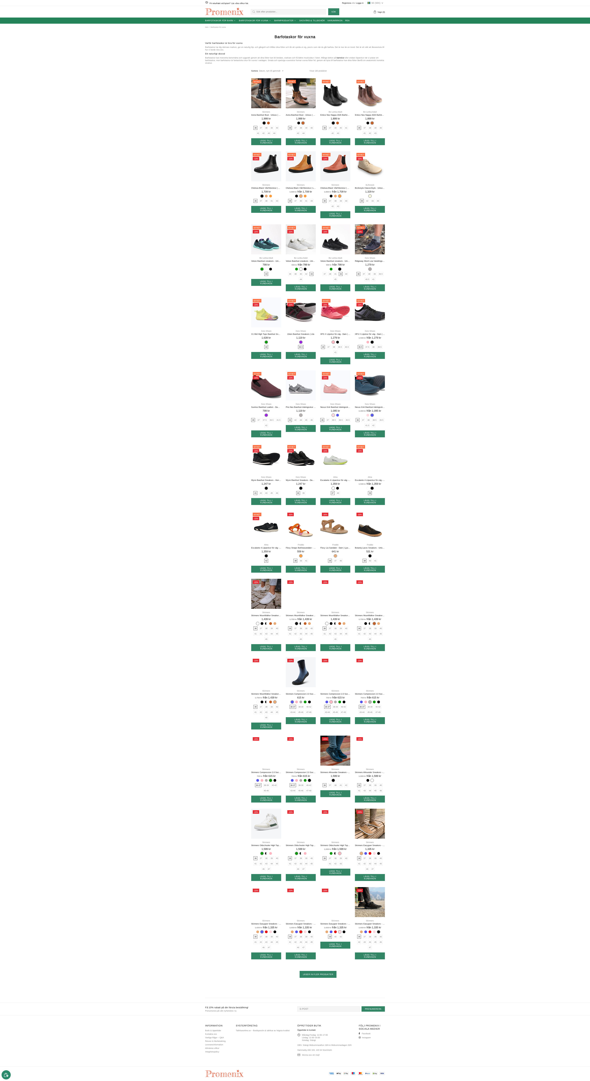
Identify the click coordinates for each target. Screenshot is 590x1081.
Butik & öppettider (213, 1030)
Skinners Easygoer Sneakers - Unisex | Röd (301, 924)
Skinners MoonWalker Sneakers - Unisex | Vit (266, 615)
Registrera (346, 3)
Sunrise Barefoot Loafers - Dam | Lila (266, 407)
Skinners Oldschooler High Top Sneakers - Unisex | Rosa (335, 845)
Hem (206, 27)
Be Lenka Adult (335, 112)
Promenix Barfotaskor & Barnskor (224, 12)
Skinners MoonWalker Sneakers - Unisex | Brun (370, 615)
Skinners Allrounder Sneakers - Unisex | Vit (370, 772)
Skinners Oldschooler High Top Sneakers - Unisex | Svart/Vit (301, 845)
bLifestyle (370, 185)
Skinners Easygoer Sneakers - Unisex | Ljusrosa (335, 924)
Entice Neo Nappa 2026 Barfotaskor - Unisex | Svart (335, 115)
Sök (333, 12)
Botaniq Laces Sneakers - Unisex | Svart (370, 548)
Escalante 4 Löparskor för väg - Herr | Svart (266, 548)
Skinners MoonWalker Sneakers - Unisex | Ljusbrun (266, 694)
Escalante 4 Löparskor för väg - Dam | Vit (335, 480)
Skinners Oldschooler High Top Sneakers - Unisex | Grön (266, 845)
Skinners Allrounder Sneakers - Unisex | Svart (335, 772)
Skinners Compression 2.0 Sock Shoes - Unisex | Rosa (335, 694)
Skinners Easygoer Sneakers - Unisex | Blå (266, 924)
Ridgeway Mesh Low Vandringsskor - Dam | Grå (370, 261)
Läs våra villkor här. (240, 3)
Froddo (301, 545)
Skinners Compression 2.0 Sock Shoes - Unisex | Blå (301, 694)
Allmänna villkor (212, 1048)
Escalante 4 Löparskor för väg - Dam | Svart (370, 480)
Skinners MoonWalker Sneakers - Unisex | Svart (301, 615)
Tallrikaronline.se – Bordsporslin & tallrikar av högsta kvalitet (263, 1030)
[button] (375, 3)
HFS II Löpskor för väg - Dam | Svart (370, 334)
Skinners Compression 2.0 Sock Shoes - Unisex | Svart (301, 772)
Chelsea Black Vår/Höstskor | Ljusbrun (301, 188)
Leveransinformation (214, 1044)
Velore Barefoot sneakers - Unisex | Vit (301, 261)
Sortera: (254, 71)
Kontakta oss (211, 1034)
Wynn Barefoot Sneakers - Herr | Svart (266, 480)
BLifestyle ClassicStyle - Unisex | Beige (370, 188)
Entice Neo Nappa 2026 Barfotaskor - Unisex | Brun (370, 115)
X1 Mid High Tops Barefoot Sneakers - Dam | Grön (266, 334)
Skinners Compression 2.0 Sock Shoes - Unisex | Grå (370, 694)
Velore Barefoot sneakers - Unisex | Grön (266, 261)
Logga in (360, 3)
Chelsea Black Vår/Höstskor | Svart (266, 188)
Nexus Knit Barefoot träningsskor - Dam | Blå (370, 407)
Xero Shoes (370, 258)
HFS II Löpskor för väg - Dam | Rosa (335, 334)
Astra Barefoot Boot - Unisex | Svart (266, 115)
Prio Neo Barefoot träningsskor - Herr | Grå (301, 407)
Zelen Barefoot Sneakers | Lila (300, 334)
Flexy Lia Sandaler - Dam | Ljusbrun (335, 548)
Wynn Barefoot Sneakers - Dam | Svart (301, 480)
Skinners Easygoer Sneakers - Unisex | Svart (370, 924)
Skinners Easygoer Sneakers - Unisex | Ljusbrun (370, 845)
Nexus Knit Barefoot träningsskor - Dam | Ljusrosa (335, 407)
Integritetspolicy (212, 1052)
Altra (335, 477)
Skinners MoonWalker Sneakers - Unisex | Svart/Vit (335, 615)
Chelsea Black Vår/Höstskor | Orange (335, 188)
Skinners (266, 112)
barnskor (340, 58)
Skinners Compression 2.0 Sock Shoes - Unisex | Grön (266, 772)
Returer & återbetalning (215, 1041)
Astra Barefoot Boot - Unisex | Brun (301, 115)
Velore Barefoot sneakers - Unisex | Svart (335, 261)
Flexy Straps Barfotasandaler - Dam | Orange (301, 548)
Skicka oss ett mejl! (311, 1055)
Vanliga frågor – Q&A (214, 1037)
